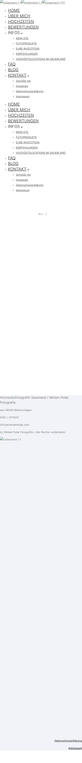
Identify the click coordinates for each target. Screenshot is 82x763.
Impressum (22, 96)
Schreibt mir (23, 80)
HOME (14, 10)
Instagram (22, 86)
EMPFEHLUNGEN (27, 53)
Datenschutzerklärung (29, 91)
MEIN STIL (22, 38)
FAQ (12, 64)
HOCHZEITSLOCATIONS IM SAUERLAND (40, 59)
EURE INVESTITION (27, 48)
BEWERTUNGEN (23, 27)
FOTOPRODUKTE (26, 43)
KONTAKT (17, 75)
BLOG (13, 69)
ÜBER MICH (19, 16)
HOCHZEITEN (21, 21)
